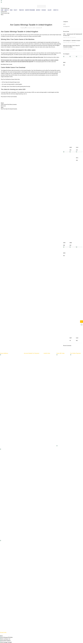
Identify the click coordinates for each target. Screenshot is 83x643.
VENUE (45, 360)
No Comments (73, 37)
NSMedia (28, 633)
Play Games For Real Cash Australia (9, 96)
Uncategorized (66, 26)
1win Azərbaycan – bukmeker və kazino (71, 40)
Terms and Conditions (74, 451)
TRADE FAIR (46, 365)
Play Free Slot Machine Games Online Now (10, 79)
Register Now (41, 6)
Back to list (3, 105)
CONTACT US (46, 370)
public (64, 24)
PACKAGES (46, 367)
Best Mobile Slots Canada (6, 64)
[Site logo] (5, 8)
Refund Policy (73, 456)
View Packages (73, 448)
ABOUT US (46, 357)
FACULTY (45, 362)
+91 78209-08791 (18, 0)
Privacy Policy (73, 454)
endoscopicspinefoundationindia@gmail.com (8, 631)
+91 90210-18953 (10, 0)
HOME (45, 354)
